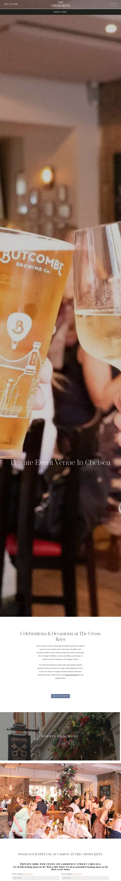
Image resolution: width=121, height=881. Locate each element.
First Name (22, 874)
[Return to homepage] (60, 4)
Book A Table (60, 12)
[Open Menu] (113, 4)
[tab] (10, 833)
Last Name (71, 874)
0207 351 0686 (11, 4)
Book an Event (60, 696)
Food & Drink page (71, 675)
